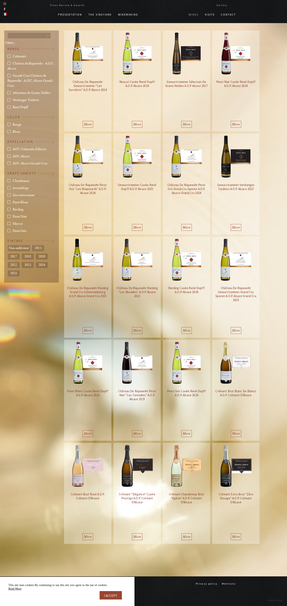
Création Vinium (275, 600)
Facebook (4, 8)
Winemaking (128, 14)
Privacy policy (207, 583)
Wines (194, 14)
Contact (228, 14)
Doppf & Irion (163, 12)
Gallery (222, 5)
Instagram (4, 3)
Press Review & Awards (67, 5)
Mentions (229, 583)
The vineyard (100, 14)
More (88, 124)
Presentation (70, 14)
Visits (210, 14)
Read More (14, 588)
